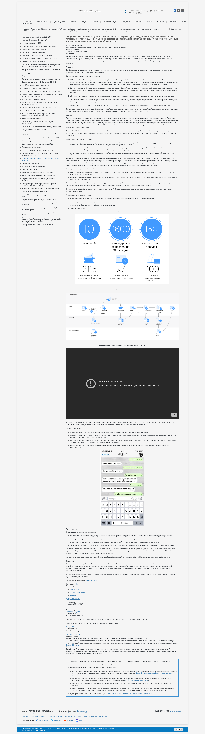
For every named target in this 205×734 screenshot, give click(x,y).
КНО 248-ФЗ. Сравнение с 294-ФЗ (34, 99)
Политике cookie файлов (40, 730)
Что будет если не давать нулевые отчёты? (38, 150)
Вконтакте (43, 720)
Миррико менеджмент (78, 592)
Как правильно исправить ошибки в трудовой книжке (41, 79)
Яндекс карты (82, 711)
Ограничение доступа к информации (35, 88)
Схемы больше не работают (32, 147)
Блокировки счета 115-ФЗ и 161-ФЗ (34, 49)
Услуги (84, 22)
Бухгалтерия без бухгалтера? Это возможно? (38, 175)
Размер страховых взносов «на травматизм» (38, 225)
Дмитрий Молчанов (73, 599)
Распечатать (176, 29)
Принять (178, 729)
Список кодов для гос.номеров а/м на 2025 (37, 144)
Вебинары (73, 22)
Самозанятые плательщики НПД (33, 62)
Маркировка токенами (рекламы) (33, 52)
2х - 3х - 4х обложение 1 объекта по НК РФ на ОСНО (41, 91)
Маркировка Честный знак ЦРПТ (33, 110)
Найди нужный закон (29, 169)
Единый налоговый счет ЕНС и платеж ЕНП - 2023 (40, 82)
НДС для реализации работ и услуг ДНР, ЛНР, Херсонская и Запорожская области (38, 114)
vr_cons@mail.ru (33, 713)
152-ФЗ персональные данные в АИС (35, 85)
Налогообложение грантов (31, 119)
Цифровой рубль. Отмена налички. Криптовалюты (40, 46)
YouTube (70, 720)
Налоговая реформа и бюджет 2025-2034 (36, 37)
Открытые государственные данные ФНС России (39, 200)
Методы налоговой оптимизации (33, 166)
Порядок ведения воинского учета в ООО (37, 55)
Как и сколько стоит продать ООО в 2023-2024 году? (41, 58)
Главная (149, 22)
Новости (160, 22)
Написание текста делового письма (34, 192)
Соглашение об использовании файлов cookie (64, 716)
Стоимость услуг (109, 22)
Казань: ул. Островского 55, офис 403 (73, 713)
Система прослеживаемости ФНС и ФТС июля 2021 (40, 138)
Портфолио (125, 22)
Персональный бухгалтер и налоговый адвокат (48, 29)
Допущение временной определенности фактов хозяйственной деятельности (39, 184)
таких (136, 680)
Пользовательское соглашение (95, 716)
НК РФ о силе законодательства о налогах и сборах (41, 189)
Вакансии (138, 22)
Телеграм (57, 720)
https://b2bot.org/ (92, 580)
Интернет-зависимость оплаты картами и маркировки (41, 70)
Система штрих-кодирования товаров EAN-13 (38, 141)
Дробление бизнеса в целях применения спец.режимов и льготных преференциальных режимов (41, 66)
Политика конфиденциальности (33, 716)
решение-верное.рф (50, 728)
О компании (28, 22)
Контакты (173, 22)
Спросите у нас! (59, 22)
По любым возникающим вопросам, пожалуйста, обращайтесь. (130, 694)
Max (80, 720)
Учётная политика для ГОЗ (31, 43)
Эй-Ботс (73, 595)
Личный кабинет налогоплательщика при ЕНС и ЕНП (41, 107)
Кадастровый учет (28, 76)
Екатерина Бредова (73, 612)
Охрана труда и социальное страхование (36, 73)
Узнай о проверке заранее (31, 163)
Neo (76, 584)
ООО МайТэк (74, 589)
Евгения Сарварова (73, 634)
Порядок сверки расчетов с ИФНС (34, 130)
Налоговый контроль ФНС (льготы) (34, 40)
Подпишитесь (42, 22)
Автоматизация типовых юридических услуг (38, 172)
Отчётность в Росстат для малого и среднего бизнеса (41, 127)
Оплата (95, 22)
